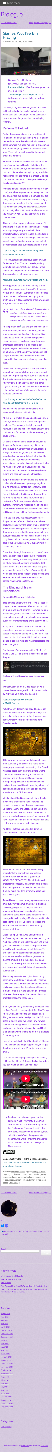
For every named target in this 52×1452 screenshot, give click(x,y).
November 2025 (7, 1333)
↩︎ (21, 1145)
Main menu (14, 3)
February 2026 (6, 1330)
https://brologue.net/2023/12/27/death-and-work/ (25, 279)
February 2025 (6, 1357)
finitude (17, 1174)
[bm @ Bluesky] (2, 1226)
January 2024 (6, 1400)
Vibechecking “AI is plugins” (11, 1279)
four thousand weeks (30, 1174)
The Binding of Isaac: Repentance (24, 94)
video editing (14, 1182)
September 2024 (7, 1373)
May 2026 (4, 1320)
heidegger (7, 1177)
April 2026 (4, 1323)
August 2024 (5, 1376)
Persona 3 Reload (16, 87)
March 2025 (5, 1353)
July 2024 (4, 1380)
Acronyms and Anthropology (40, 22)
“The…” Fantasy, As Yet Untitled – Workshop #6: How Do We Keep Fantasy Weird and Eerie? (24, 1290)
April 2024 (4, 1390)
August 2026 (5, 1313)
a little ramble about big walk (12, 1276)
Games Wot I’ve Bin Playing (20, 35)
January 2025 (6, 1360)
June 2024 (5, 1383)
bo (12, 1174)
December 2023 (7, 1403)
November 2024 (7, 1367)
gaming (43, 1174)
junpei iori (16, 1177)
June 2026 (5, 1317)
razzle (11, 1179)
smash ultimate (21, 1179)
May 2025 (4, 1347)
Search (3, 1249)
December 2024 (7, 1363)
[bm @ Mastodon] (7, 1226)
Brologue (12, 14)
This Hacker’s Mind (9, 22)
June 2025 (5, 1343)
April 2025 (4, 1350)
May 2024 (4, 1386)
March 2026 (5, 1327)
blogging (6, 1174)
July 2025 (4, 1340)
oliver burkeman (28, 1177)
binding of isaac (38, 1171)
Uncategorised (17, 1171)
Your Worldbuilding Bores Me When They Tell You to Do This (24, 1286)
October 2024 (6, 1370)
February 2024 (6, 1396)
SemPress (44, 1445)
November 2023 (7, 1406)
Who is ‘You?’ (6, 1282)
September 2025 (7, 1337)
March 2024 (5, 1393)
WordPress (25, 1445)
